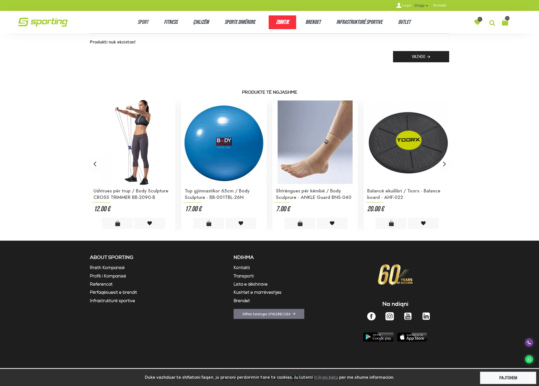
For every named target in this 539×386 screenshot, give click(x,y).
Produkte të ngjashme (269, 92)
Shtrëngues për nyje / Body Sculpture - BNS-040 (133, 194)
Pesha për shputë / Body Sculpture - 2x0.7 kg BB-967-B (314, 194)
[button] (94, 163)
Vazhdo (418, 56)
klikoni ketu (326, 377)
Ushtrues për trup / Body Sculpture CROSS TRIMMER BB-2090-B (404, 194)
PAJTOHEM (508, 378)
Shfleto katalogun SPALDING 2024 (266, 314)
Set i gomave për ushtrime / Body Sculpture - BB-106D (221, 194)
